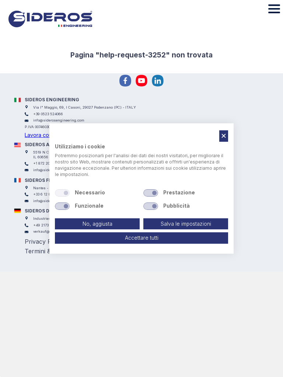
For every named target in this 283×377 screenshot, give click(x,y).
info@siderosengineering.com (58, 120)
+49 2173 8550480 (48, 225)
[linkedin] (157, 80)
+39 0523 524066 (48, 114)
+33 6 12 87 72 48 (48, 194)
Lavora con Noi (43, 135)
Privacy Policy (44, 241)
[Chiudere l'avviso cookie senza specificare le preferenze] (223, 136)
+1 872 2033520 (46, 163)
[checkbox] (62, 193)
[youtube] (141, 80)
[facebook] (125, 80)
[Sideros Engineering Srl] (60, 19)
